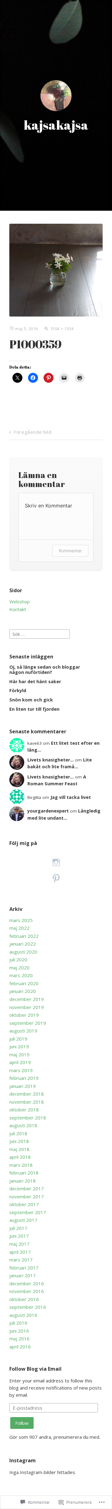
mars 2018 (21, 1165)
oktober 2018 (24, 1109)
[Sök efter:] (39, 633)
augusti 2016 (23, 1315)
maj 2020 (19, 967)
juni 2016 (19, 1331)
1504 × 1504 (61, 328)
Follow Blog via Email (35, 1368)
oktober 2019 (24, 1015)
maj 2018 (19, 1149)
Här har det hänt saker (35, 681)
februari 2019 (24, 1078)
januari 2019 (22, 1086)
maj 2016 (19, 1338)
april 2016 (20, 1346)
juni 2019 (19, 1046)
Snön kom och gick (31, 700)
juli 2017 (18, 1228)
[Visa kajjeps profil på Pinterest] (56, 878)
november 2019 (26, 1007)
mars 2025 (21, 920)
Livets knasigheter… (50, 760)
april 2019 (20, 1062)
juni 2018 (19, 1141)
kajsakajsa (56, 124)
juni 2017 (19, 1236)
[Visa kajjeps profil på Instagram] (56, 862)
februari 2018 (24, 1173)
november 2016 (26, 1291)
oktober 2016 (24, 1299)
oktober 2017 (24, 1204)
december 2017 (26, 1188)
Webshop (19, 601)
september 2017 (27, 1212)
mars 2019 (21, 1070)
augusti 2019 (23, 1031)
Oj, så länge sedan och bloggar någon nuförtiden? (44, 669)
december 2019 (26, 999)
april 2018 (20, 1157)
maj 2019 (19, 1054)
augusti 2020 (23, 952)
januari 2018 (22, 1181)
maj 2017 (19, 1244)
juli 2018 (18, 1133)
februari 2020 (24, 983)
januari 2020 (22, 991)
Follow (22, 1423)
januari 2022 (22, 944)
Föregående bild (32, 432)
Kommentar (70, 550)
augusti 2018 (23, 1125)
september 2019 (27, 1023)
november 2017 (26, 1196)
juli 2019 (18, 1039)
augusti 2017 (23, 1220)
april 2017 (20, 1252)
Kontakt (17, 609)
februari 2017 (24, 1268)
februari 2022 (24, 936)
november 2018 (26, 1102)
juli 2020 (18, 959)
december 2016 (26, 1283)
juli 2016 (18, 1323)
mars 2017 (21, 1260)
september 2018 (27, 1118)
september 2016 (27, 1307)
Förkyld (17, 690)
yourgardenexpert (48, 811)
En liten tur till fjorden (34, 709)
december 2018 (26, 1094)
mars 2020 (21, 975)
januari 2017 (22, 1275)
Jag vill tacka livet (70, 797)
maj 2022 (19, 928)
